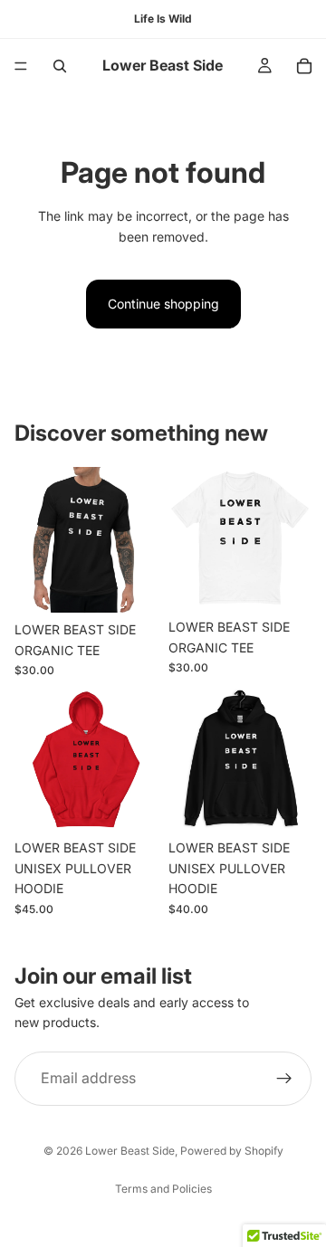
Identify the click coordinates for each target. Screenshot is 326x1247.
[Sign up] (284, 1078)
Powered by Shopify (231, 1150)
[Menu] (21, 66)
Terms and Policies (163, 1188)
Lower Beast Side (130, 1150)
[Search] (60, 66)
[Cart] (304, 66)
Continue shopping (163, 303)
